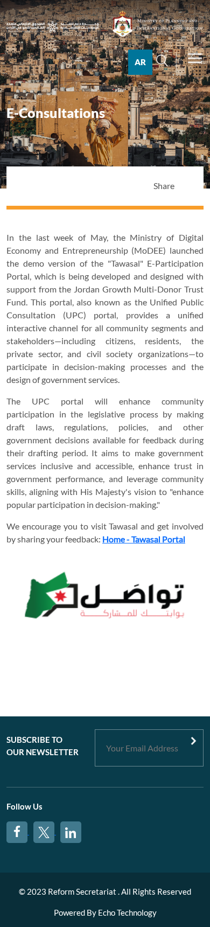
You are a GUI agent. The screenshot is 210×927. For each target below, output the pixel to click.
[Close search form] (172, 72)
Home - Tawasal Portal (143, 539)
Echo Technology (127, 912)
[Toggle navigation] (194, 62)
